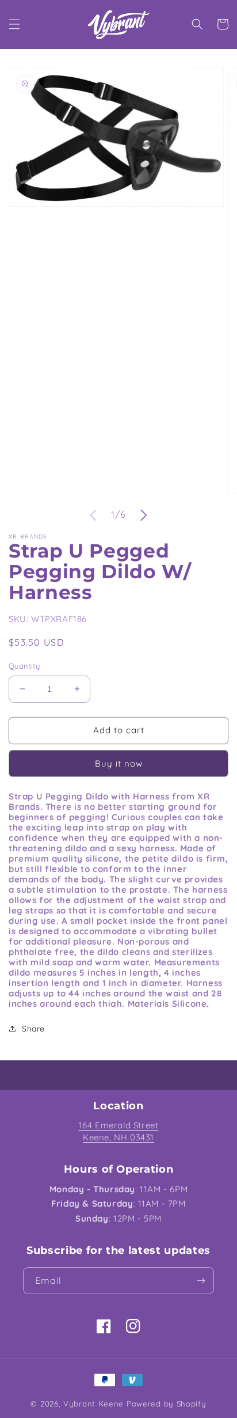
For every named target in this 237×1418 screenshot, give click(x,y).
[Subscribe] (200, 1280)
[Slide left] (93, 515)
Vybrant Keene (93, 1403)
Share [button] (33, 1028)
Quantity (24, 665)
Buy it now (119, 763)
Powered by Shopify (167, 1403)
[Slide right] (143, 515)
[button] (14, 24)
